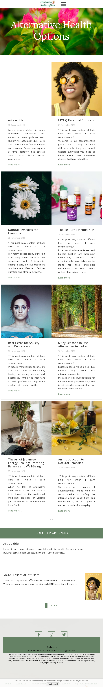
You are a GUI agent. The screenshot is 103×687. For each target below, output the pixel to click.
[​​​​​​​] (51, 635)
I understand (53, 684)
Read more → (15, 164)
